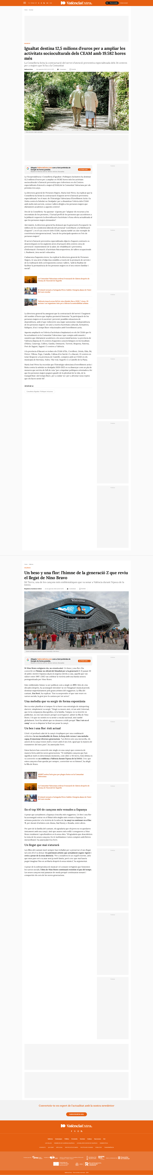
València (27, 568)
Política (67, 1139)
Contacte (42, 1147)
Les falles (48, 1143)
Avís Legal (59, 1147)
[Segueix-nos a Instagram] (41, 3)
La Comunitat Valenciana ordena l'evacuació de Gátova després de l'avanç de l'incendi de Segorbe (64, 280)
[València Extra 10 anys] (76, 1128)
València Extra (28, 69)
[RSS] (44, 3)
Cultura (89, 1139)
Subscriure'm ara (76, 1114)
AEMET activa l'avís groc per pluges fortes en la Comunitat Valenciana (61, 775)
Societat (27, 43)
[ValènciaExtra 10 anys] (76, 3)
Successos (97, 1139)
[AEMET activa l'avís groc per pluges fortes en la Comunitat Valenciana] (30, 775)
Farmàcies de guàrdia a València (64, 1143)
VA (47, 3)
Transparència (109, 1147)
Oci (104, 1139)
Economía (74, 1139)
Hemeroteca (104, 1143)
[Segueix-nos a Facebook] (36, 3)
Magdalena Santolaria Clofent (33, 589)
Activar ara (83, 169)
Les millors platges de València (87, 1143)
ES (51, 3)
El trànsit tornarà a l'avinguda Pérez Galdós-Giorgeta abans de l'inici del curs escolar (64, 291)
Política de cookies (86, 1147)
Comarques (58, 1139)
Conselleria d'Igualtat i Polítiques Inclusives (40, 391)
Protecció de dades (71, 1147)
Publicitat (98, 1147)
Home (25, 9)
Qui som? (51, 1147)
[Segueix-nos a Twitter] (38, 3)
